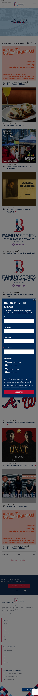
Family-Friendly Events (14, 362)
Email (5, 316)
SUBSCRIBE (19, 392)
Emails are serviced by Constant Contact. (18, 386)
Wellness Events (12, 373)
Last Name (7, 337)
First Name (7, 327)
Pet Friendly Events (13, 369)
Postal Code (8, 347)
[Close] (34, 300)
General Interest (12, 366)
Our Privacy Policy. (24, 387)
